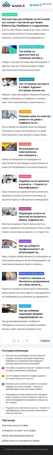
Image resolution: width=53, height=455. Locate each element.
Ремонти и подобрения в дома (31, 47)
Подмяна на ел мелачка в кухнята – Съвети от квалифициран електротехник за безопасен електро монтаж (34, 189)
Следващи (45, 341)
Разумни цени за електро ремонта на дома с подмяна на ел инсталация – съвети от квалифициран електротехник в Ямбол (35, 124)
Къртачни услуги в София (15, 425)
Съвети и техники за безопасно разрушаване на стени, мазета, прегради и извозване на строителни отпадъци (34, 285)
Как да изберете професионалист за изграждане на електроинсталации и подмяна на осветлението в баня (33, 254)
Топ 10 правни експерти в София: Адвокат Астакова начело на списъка (34, 88)
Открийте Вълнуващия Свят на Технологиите (29, 449)
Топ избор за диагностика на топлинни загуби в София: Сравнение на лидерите (32, 58)
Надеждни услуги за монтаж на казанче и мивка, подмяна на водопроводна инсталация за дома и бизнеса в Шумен (33, 221)
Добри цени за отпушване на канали (20, 440)
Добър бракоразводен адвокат (18, 435)
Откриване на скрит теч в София (19, 430)
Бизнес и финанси (10, 14)
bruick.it (36, 5)
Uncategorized (25, 112)
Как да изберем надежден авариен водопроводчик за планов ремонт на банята (31, 317)
